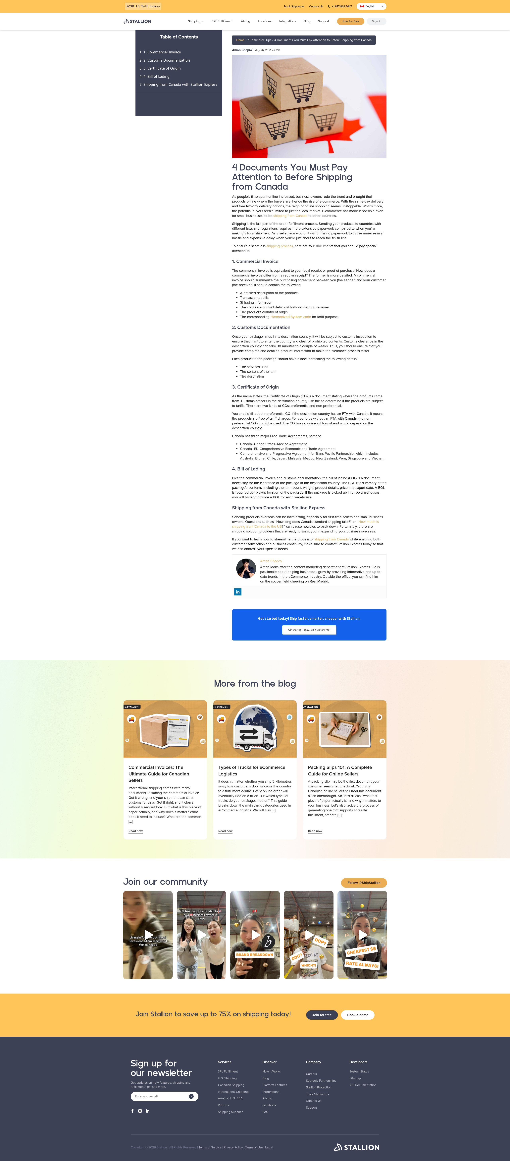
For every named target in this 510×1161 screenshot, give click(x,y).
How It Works (272, 1071)
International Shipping (233, 1092)
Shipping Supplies (230, 1112)
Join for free (350, 21)
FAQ (266, 1112)
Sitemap (355, 1078)
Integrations (287, 21)
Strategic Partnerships (321, 1080)
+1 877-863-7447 (342, 6)
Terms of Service (210, 1147)
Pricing (245, 21)
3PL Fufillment (228, 1071)
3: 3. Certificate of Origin (160, 68)
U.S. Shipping (227, 1078)
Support (323, 21)
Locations (264, 21)
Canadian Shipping (231, 1085)
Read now (135, 831)
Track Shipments (294, 6)
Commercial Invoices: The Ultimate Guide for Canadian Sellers (158, 774)
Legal (269, 1147)
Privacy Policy (233, 1147)
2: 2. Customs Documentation (164, 60)
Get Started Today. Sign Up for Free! (309, 630)
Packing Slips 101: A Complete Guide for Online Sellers (340, 770)
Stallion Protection (319, 1087)
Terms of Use (254, 1147)
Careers (311, 1074)
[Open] (148, 935)
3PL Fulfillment (222, 21)
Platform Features (275, 1085)
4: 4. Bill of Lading (154, 76)
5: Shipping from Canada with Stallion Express (178, 84)
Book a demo (357, 1014)
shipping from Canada (290, 215)
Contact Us (316, 6)
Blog (307, 21)
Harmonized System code (291, 316)
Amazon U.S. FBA (230, 1098)
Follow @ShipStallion (364, 882)
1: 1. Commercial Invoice (160, 52)
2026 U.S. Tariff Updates (143, 6)
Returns (223, 1105)
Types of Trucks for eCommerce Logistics (251, 770)
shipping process (280, 246)
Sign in (377, 21)
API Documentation (363, 1085)
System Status (359, 1071)
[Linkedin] (237, 591)
